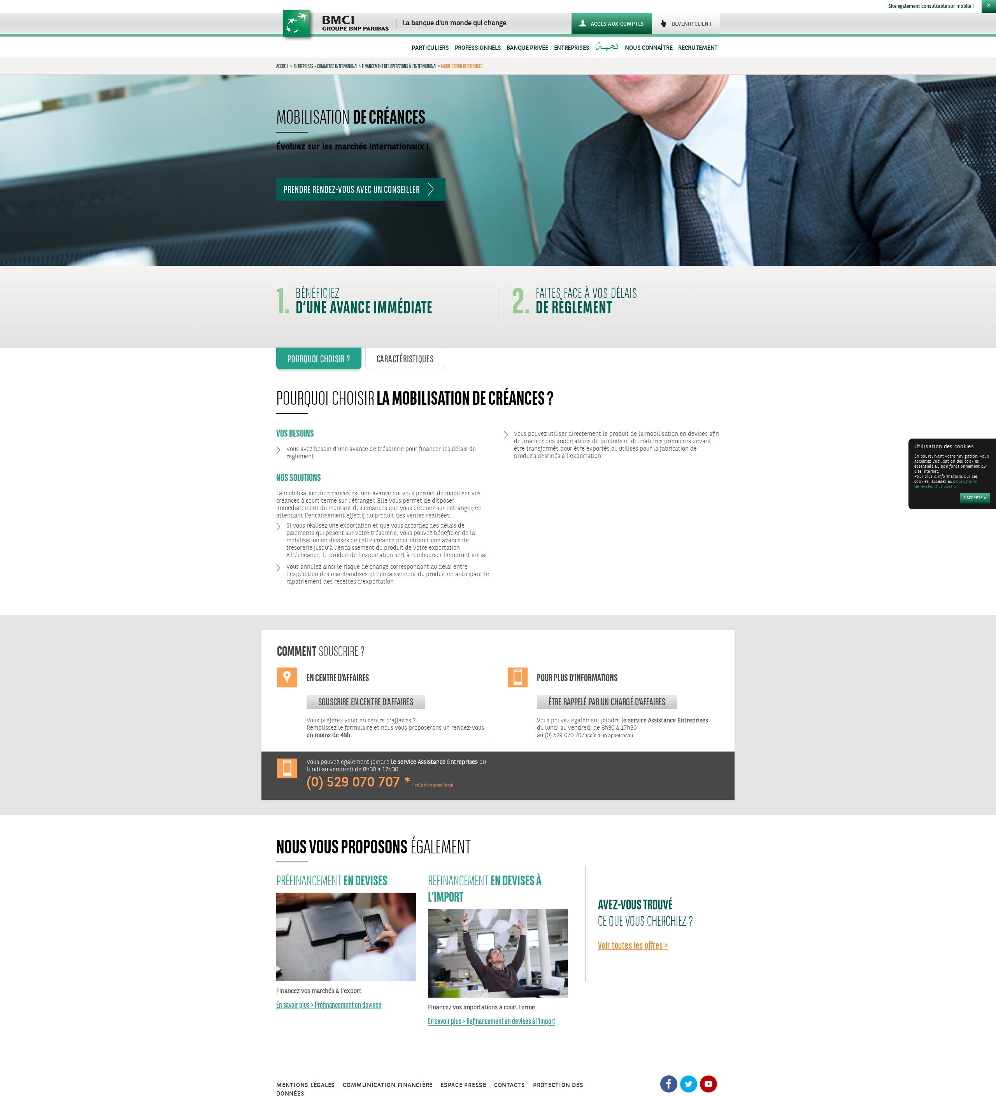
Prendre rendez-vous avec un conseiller (351, 189)
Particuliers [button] (430, 48)
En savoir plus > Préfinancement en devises (328, 1005)
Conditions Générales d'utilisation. (945, 484)
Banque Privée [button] (527, 48)
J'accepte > (975, 498)
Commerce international (337, 66)
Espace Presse (463, 1085)
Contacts (509, 1085)
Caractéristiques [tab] (405, 359)
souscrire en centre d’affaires (365, 702)
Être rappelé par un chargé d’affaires (607, 702)
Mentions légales (305, 1085)
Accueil (282, 66)
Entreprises (303, 66)
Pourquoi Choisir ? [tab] (319, 359)
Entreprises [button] (571, 48)
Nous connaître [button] (648, 48)
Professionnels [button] (478, 48)
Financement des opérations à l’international (399, 66)
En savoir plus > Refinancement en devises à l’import (491, 1021)
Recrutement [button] (698, 48)
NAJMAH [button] (608, 48)
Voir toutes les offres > (633, 945)
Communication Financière (388, 1085)
